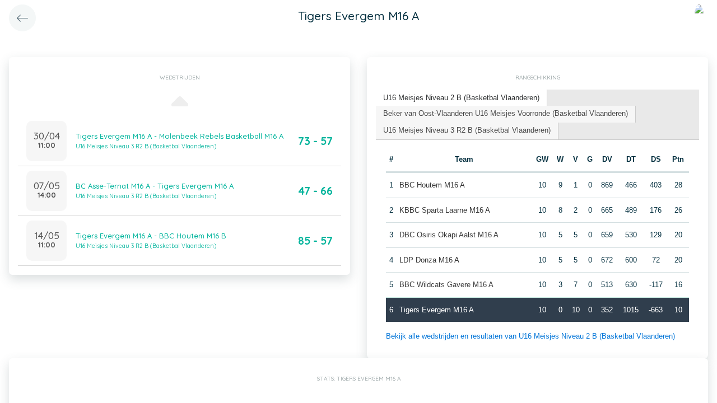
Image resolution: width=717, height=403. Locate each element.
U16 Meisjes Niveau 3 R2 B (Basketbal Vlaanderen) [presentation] (467, 130)
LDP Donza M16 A (429, 260)
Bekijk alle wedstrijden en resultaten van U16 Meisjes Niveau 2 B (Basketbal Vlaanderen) (530, 336)
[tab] (461, 98)
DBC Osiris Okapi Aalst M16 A (449, 235)
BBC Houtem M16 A (432, 185)
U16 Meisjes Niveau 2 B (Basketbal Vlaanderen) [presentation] (461, 97)
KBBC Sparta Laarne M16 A (444, 210)
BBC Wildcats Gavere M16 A (446, 284)
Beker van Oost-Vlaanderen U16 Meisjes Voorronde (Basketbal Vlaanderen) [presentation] (505, 113)
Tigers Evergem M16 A (436, 310)
